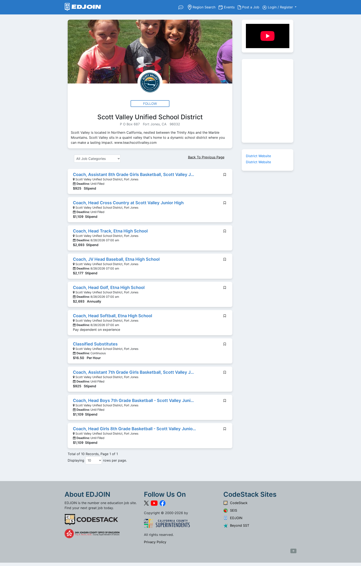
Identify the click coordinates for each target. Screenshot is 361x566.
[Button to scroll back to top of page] (293, 551)
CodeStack (238, 503)
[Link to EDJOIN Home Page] (83, 7)
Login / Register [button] (281, 7)
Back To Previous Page (206, 157)
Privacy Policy (155, 542)
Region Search (205, 7)
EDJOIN (235, 518)
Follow (150, 103)
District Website (258, 156)
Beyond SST (238, 525)
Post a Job (251, 7)
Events (231, 7)
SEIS (232, 510)
